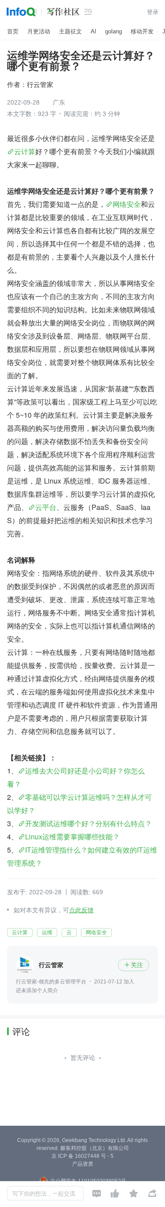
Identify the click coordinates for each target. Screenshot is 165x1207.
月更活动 (38, 31)
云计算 (24, 151)
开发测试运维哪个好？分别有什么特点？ (88, 823)
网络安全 (127, 204)
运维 (47, 932)
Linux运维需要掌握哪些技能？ (72, 836)
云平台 (45, 507)
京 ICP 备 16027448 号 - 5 (82, 1156)
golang (113, 31)
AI (93, 31)
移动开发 (142, 31)
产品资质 (82, 1164)
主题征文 (70, 31)
